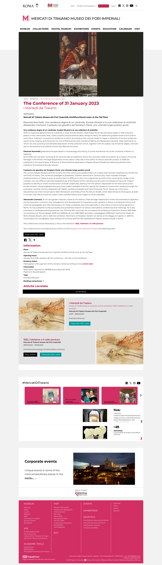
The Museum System (32, 518)
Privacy (89, 560)
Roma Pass (58, 516)
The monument (30, 534)
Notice (115, 508)
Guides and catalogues (63, 523)
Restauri (27, 514)
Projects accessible (90, 528)
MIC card (57, 514)
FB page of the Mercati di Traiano (83, 229)
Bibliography (29, 549)
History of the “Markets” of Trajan (36, 536)
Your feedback (59, 527)
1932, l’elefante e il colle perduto (41, 339)
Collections (41, 29)
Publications (29, 547)
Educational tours (60, 518)
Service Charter (30, 521)
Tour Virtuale (109, 401)
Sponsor (116, 511)
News (115, 506)
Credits (115, 560)
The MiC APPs (32, 401)
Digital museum (61, 29)
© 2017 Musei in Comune (74, 560)
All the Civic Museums (85, 6)
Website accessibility (126, 560)
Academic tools (34, 544)
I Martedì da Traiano (80, 303)
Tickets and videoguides (63, 510)
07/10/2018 (127, 418)
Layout (26, 512)
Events (95, 29)
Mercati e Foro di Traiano (46, 559)
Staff (25, 516)
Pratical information (61, 507)
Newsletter (28, 523)
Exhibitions (81, 29)
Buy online (30, 354)
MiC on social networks (70, 400)
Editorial (27, 507)
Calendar (125, 29)
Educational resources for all (94, 523)
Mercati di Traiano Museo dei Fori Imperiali (75, 18)
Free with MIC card (34, 234)
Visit (137, 29)
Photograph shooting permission (36, 551)
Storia (26, 510)
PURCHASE (103, 6)
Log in (113, 6)
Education (109, 29)
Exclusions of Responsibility (102, 560)
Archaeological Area (31, 532)
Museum (25, 29)
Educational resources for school (95, 520)
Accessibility (58, 525)
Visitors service (59, 512)
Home (25, 99)
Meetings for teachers (91, 525)
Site (26, 528)
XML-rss (137, 560)
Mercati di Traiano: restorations (35, 538)
